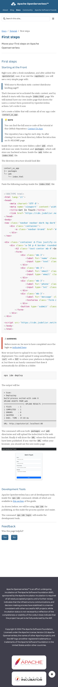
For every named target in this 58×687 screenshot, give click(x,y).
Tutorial (13, 31)
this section (18, 501)
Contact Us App (35, 128)
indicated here (19, 347)
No (14, 537)
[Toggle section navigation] (53, 18)
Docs (4, 31)
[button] (45, 10)
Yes (5, 537)
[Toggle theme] (52, 674)
